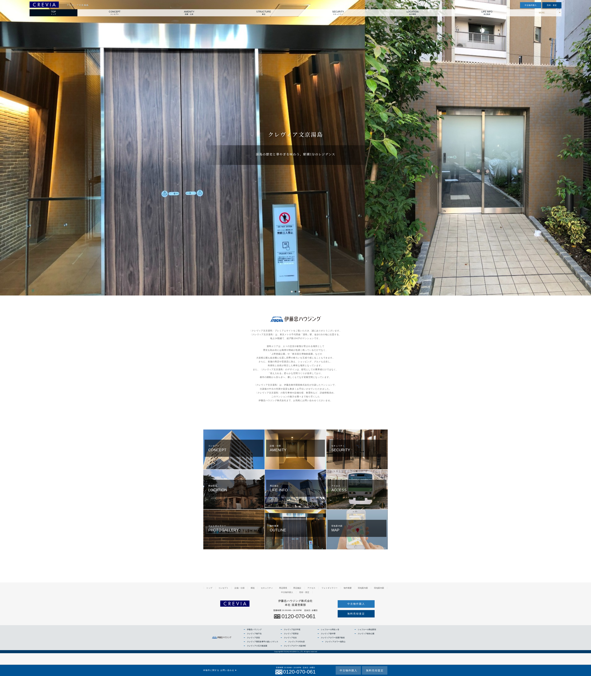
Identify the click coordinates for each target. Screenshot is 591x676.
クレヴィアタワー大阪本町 (295, 646)
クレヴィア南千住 (254, 634)
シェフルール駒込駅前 (367, 629)
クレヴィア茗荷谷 (291, 634)
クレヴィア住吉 (290, 638)
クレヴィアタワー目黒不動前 (333, 638)
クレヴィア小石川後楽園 (257, 646)
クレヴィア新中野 (328, 634)
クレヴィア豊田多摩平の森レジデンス (262, 642)
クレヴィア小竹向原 (296, 642)
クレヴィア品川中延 (292, 629)
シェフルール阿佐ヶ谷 (330, 629)
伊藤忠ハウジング (254, 629)
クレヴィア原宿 (253, 638)
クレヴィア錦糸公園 (366, 634)
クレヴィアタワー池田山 (335, 642)
